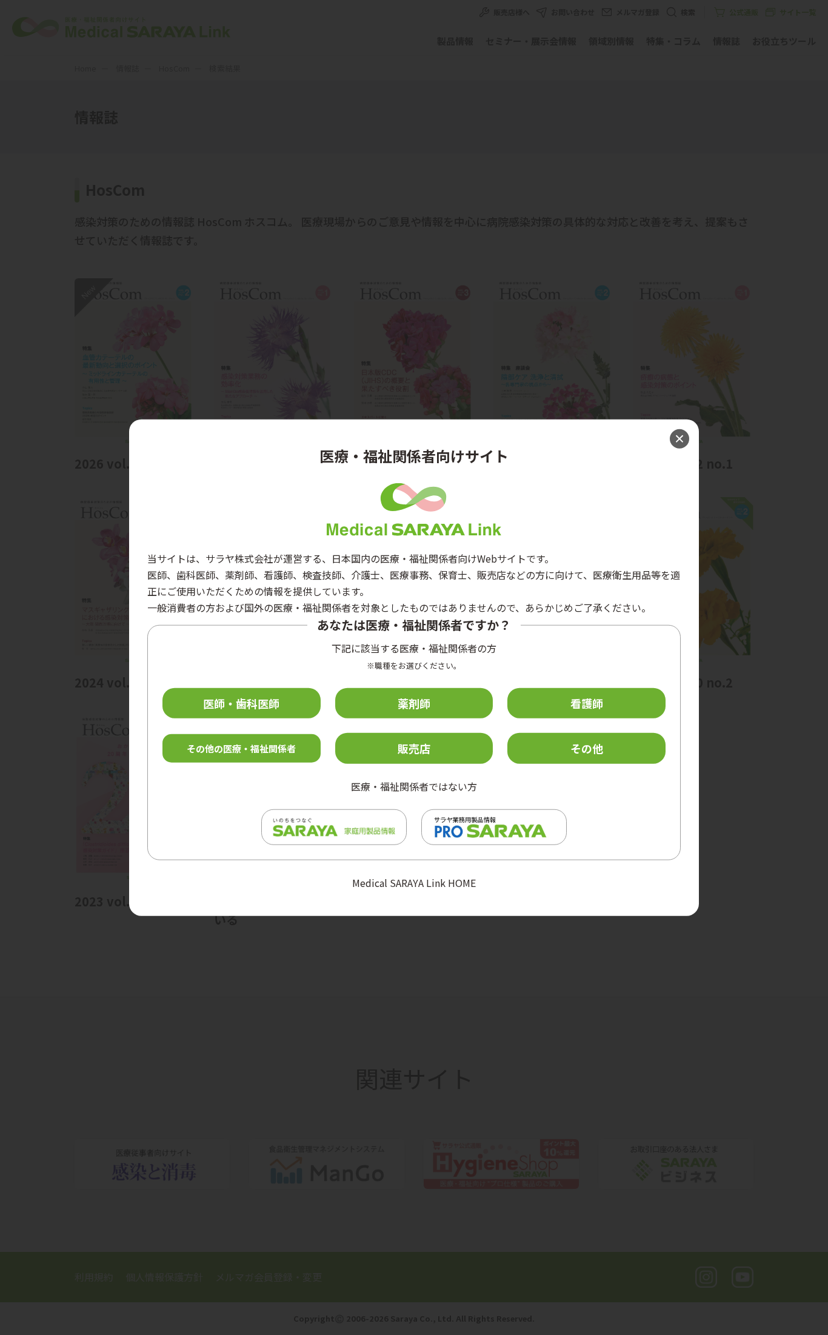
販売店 (414, 748)
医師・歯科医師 (241, 703)
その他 (586, 748)
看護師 (586, 703)
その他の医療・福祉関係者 (241, 748)
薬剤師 (414, 703)
